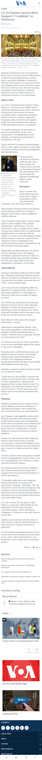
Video (5, 613)
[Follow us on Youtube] (12, 728)
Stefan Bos (7, 24)
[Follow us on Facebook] (3, 728)
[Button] (38, 32)
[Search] (35, 757)
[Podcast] (27, 728)
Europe (4, 9)
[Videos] (16, 757)
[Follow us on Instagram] (17, 728)
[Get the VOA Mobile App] (21, 670)
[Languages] (26, 757)
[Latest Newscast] (6, 757)
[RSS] (22, 728)
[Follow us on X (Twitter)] (8, 728)
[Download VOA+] (21, 700)
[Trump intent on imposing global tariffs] (21, 628)
